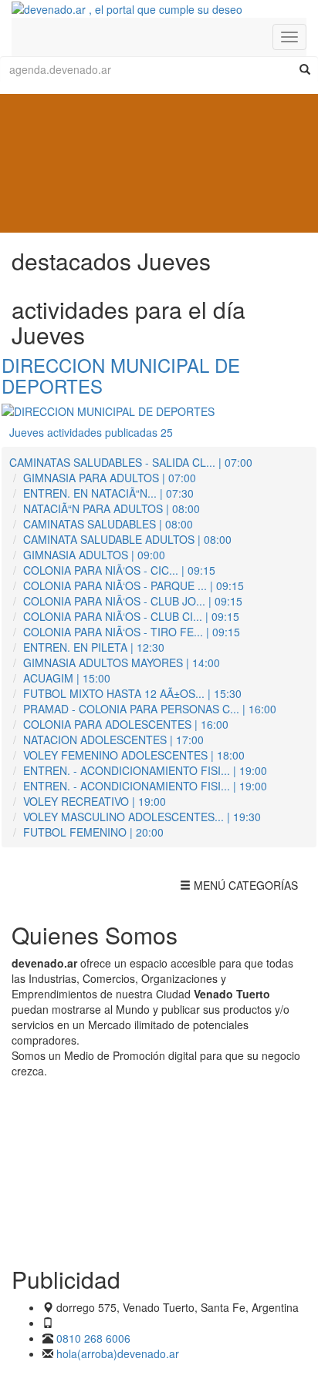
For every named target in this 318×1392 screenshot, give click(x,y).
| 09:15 (119, 570)
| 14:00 (121, 662)
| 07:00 (130, 462)
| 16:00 (149, 708)
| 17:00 (113, 739)
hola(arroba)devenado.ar (117, 1353)
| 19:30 (142, 816)
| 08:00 (111, 508)
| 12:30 (93, 647)
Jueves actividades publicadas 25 (91, 432)
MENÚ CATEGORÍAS (238, 889)
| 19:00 (145, 770)
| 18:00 (134, 755)
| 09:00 (94, 554)
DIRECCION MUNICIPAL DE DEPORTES (121, 374)
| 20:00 (93, 832)
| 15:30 (132, 693)
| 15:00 (66, 678)
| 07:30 (108, 493)
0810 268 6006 (93, 1338)
